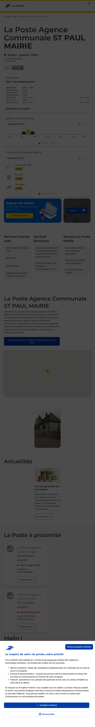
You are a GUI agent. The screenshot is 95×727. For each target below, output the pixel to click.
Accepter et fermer (48, 705)
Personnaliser (48, 714)
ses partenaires (50, 660)
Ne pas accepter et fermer (79, 647)
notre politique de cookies (33, 696)
